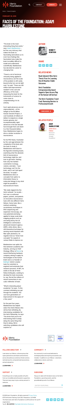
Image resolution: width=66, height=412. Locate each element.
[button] (29, 4)
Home (4, 11)
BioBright (6, 262)
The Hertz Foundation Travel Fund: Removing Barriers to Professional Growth (49, 101)
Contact (39, 4)
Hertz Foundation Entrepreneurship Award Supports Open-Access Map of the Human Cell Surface (48, 91)
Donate (52, 4)
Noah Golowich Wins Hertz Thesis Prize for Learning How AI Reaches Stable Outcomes (48, 80)
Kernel (19, 251)
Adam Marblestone (13, 48)
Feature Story (8, 32)
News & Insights (11, 11)
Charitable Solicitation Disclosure (24, 404)
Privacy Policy (33, 395)
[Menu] (60, 4)
